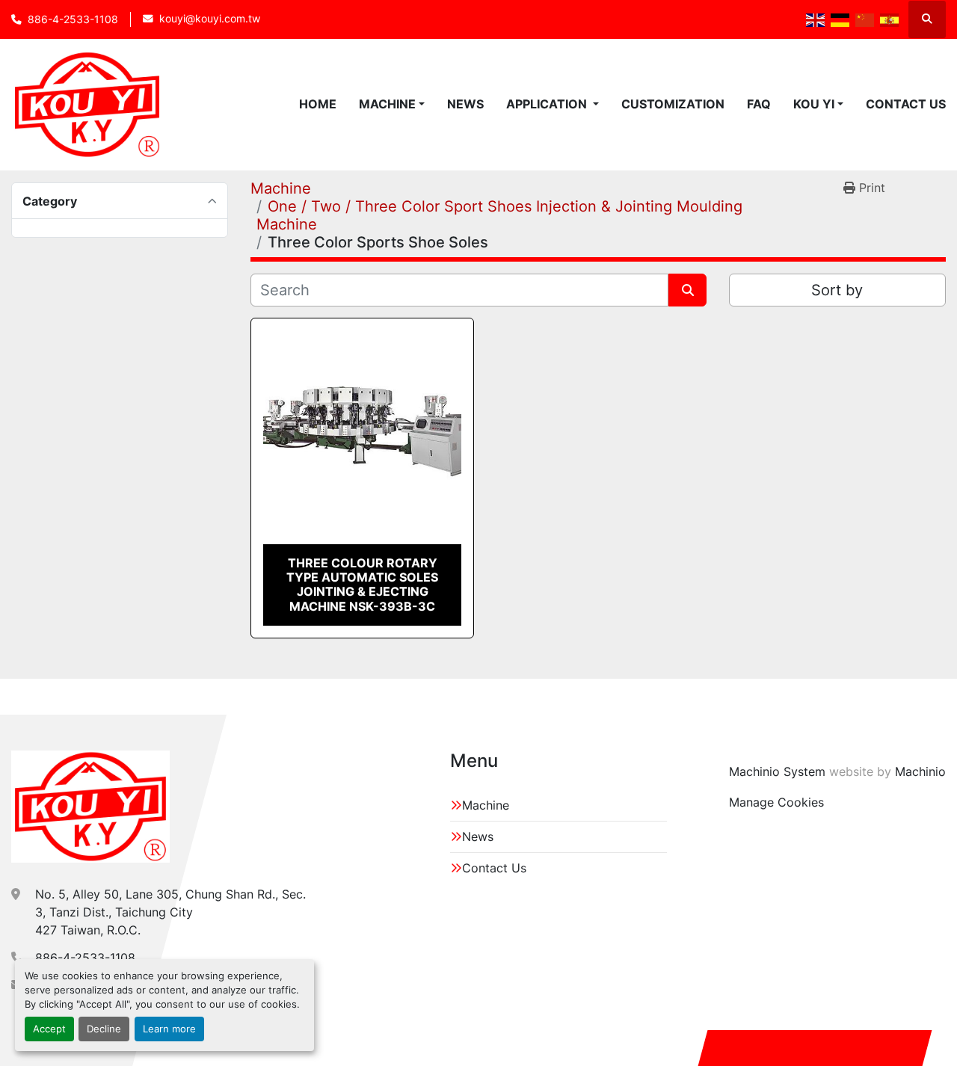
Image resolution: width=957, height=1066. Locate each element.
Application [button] (548, 103)
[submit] (687, 290)
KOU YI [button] (813, 103)
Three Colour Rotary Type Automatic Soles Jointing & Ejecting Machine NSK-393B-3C (362, 584)
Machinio (920, 771)
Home (317, 103)
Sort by (837, 290)
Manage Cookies (776, 802)
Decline (104, 1029)
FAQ (759, 103)
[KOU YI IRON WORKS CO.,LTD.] (90, 807)
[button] (392, 104)
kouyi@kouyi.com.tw (209, 19)
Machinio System (777, 771)
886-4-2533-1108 (73, 19)
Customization (672, 103)
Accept (49, 1029)
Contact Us (906, 103)
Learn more (169, 1029)
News (465, 103)
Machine (387, 103)
